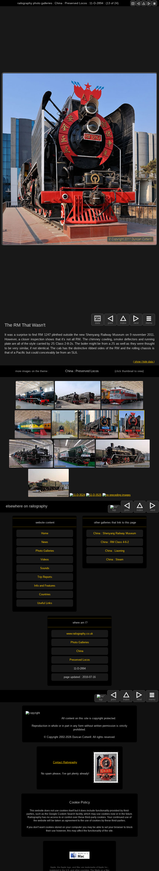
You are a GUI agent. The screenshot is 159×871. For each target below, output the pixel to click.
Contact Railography (65, 762)
